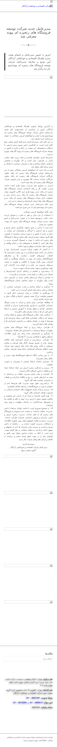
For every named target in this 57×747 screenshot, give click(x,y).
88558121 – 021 (36, 702)
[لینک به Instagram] (46, 743)
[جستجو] (45, 6)
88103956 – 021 (20, 702)
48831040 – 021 (33, 697)
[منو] (51, 5)
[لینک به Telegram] (50, 743)
